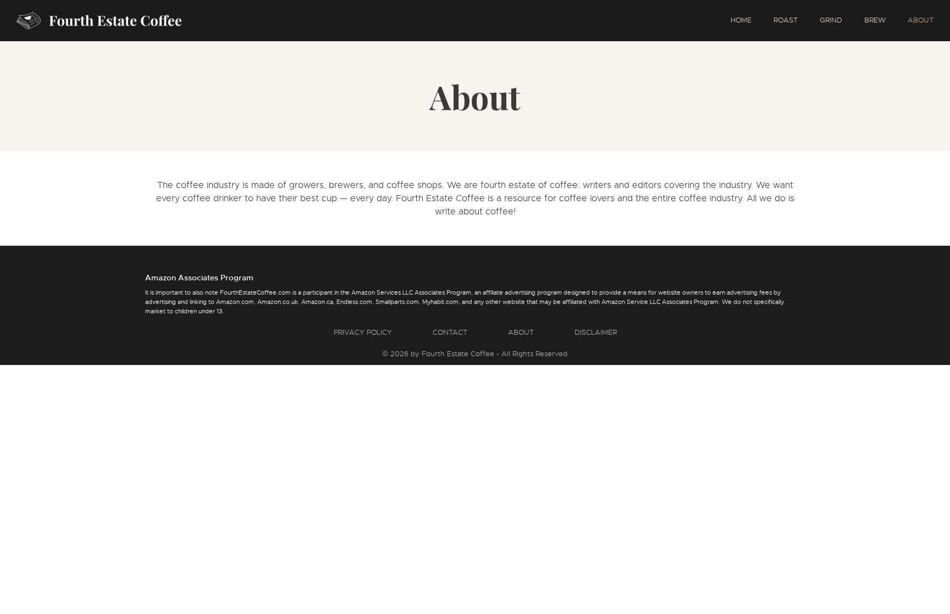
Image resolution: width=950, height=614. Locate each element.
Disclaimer (596, 332)
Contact (450, 332)
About (521, 332)
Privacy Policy (363, 332)
